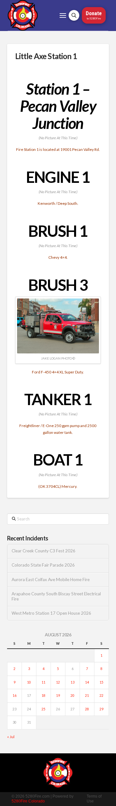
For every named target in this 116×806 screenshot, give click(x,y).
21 (87, 695)
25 (43, 709)
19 (58, 695)
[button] (63, 15)
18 (43, 695)
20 (72, 695)
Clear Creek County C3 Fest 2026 (43, 551)
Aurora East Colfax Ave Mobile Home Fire (51, 579)
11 (43, 682)
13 (72, 682)
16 (14, 695)
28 (87, 709)
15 (101, 682)
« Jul (11, 736)
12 (58, 682)
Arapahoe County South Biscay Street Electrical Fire (56, 596)
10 (29, 682)
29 (101, 709)
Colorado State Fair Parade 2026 (43, 565)
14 (87, 682)
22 (101, 695)
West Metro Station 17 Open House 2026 (51, 613)
